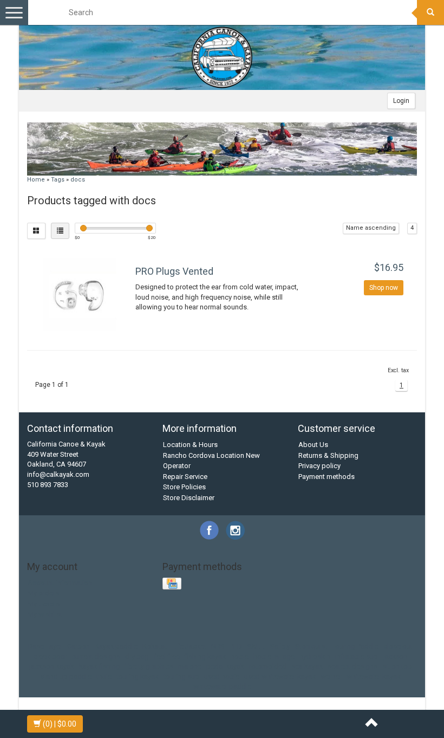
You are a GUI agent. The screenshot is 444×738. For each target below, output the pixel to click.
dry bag (137, 656)
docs (77, 179)
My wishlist (45, 614)
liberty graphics (149, 666)
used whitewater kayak (280, 676)
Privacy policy (319, 466)
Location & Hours (190, 445)
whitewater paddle (222, 686)
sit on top (397, 666)
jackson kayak (51, 666)
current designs (95, 656)
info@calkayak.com (58, 474)
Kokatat (154, 646)
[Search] (430, 12)
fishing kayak (205, 656)
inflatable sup (356, 656)
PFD (236, 646)
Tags (57, 179)
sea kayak (307, 666)
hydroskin (314, 656)
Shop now (383, 288)
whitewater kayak (374, 676)
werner (331, 676)
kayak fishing (99, 666)
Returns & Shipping (328, 455)
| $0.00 (59, 724)
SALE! (256, 646)
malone (189, 666)
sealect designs (352, 666)
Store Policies (184, 487)
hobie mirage (274, 656)
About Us (313, 445)
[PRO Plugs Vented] (80, 294)
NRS (218, 646)
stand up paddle (66, 676)
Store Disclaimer (188, 498)
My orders (43, 593)
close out (398, 646)
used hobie (221, 676)
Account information (60, 583)
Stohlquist (311, 646)
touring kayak (137, 676)
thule (104, 676)
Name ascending (371, 227)
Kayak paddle (116, 646)
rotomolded (267, 666)
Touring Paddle (355, 646)
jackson (395, 656)
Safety (280, 646)
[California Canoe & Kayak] (222, 57)
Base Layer (45, 646)
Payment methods (326, 476)
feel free (167, 656)
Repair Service (185, 476)
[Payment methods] (173, 584)
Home (36, 179)
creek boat (50, 656)
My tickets (44, 604)
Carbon (78, 646)
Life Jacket (189, 646)
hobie (240, 656)
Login (401, 101)
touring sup (181, 676)
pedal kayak (225, 666)
